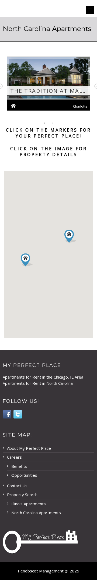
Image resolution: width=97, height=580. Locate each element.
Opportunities (24, 475)
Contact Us (17, 485)
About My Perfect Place (29, 448)
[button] (70, 236)
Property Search (22, 494)
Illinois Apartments (28, 503)
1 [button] (44, 123)
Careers (14, 457)
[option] (48, 86)
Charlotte (80, 106)
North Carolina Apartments (36, 512)
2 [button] (52, 123)
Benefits (19, 466)
